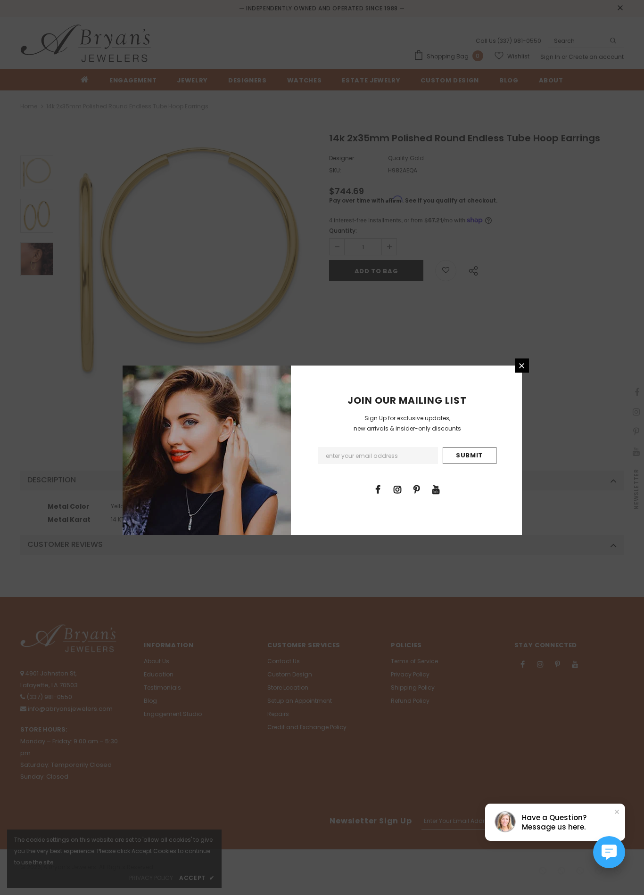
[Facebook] (378, 489)
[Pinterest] (417, 489)
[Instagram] (397, 489)
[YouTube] (436, 489)
